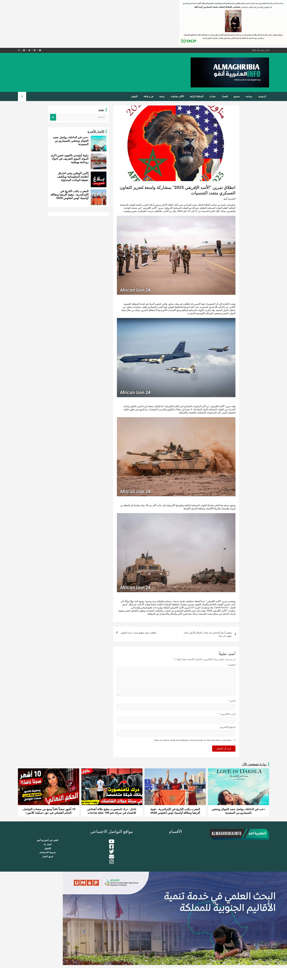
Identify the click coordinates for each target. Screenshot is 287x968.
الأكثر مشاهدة (177, 96)
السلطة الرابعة (196, 96)
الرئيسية (262, 96)
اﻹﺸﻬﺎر (134, 96)
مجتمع (237, 96)
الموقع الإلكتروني (227, 727)
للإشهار (47, 848)
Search (53, 117)
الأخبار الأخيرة (96, 131)
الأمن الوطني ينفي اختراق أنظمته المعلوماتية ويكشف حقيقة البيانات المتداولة (72, 176)
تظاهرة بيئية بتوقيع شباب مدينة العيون (138, 632)
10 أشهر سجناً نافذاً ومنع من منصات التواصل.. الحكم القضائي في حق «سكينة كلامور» (48, 811)
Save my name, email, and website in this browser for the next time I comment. (192, 740)
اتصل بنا (47, 844)
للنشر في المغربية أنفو (47, 840)
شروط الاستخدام (48, 852)
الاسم (231, 700)
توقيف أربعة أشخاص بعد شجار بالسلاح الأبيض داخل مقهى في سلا (208, 634)
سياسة (249, 96)
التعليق (231, 664)
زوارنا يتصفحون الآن (254, 764)
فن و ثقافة (148, 96)
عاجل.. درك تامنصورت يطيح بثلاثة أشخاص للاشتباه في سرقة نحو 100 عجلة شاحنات (111, 811)
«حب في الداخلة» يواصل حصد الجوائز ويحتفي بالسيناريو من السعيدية (70, 141)
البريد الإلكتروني (227, 714)
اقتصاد (225, 96)
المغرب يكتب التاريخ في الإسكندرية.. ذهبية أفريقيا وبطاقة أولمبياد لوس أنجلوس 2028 (69, 194)
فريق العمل (47, 856)
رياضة (162, 96)
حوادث (212, 96)
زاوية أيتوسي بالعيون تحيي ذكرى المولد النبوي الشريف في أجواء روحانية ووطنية (69, 158)
